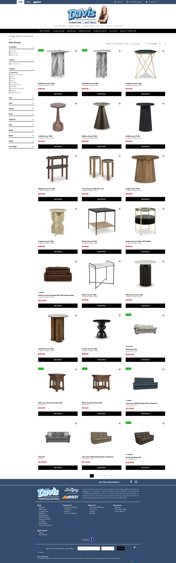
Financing (100, 26)
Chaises (13, 79)
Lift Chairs (14, 83)
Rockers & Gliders (16, 93)
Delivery (109, 26)
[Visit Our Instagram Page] (136, 482)
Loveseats (13, 87)
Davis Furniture (15, 64)
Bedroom (71, 31)
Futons (13, 81)
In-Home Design (88, 26)
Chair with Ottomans (17, 75)
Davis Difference (60, 26)
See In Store (14, 53)
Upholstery (14, 73)
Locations (118, 26)
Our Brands (40, 552)
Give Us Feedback (70, 513)
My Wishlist (43, 534)
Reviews (92, 513)
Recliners (13, 91)
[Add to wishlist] (76, 51)
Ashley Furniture (128, 31)
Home (10, 39)
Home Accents (100, 31)
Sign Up (120, 548)
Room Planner (120, 511)
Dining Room (84, 31)
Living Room (58, 31)
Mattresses (45, 31)
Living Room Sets (16, 85)
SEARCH (119, 2)
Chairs (12, 76)
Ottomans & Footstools (17, 89)
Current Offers (74, 26)
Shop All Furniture (45, 525)
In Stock (13, 51)
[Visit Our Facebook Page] (131, 482)
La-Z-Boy (113, 31)
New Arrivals (14, 55)
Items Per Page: (152, 43)
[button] (134, 547)
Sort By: (126, 43)
